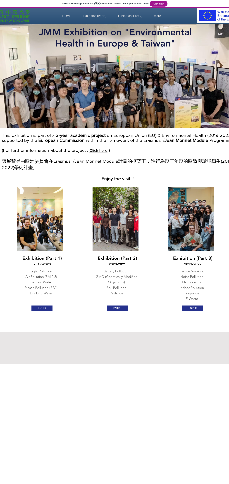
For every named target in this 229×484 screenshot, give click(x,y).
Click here (98, 150)
